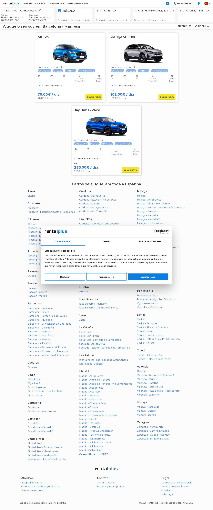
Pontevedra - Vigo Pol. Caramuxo (156, 299)
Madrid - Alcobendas (91, 387)
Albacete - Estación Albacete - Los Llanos (51, 212)
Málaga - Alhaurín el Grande (153, 203)
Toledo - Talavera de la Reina (153, 359)
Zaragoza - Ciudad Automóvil (154, 434)
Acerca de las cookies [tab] (150, 241)
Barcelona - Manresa (39, 331)
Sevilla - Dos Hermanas (150, 335)
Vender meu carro (32, 490)
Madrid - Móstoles (89, 427)
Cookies (165, 490)
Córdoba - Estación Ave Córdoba (97, 199)
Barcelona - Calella (38, 312)
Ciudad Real (35, 443)
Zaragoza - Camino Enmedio (153, 430)
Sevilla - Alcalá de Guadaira (152, 327)
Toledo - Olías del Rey (149, 355)
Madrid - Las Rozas (89, 423)
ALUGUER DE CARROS (34, 3)
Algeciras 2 (34, 379)
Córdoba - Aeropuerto (92, 195)
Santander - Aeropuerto (42, 411)
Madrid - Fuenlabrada (91, 411)
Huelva (83, 291)
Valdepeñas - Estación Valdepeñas (47, 459)
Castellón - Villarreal (39, 427)
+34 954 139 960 (106, 482)
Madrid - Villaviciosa (90, 450)
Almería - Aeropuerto (40, 259)
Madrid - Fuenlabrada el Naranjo (98, 415)
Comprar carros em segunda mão (40, 486)
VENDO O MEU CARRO (78, 3)
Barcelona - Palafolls (39, 343)
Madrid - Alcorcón (89, 391)
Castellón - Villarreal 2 (40, 431)
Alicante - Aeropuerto (40, 228)
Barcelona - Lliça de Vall (41, 327)
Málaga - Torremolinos (150, 223)
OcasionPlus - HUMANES (93, 454)
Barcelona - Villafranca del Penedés (48, 355)
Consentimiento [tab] (63, 241)
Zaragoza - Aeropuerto (150, 427)
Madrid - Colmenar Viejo (93, 403)
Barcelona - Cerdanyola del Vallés (47, 316)
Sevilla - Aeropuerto (148, 323)
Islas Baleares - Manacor (93, 303)
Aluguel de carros (31, 482)
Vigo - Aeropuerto (147, 303)
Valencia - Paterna (147, 383)
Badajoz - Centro (37, 292)
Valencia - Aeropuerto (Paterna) (155, 375)
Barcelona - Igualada (40, 319)
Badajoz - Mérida (37, 296)
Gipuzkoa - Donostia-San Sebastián (99, 223)
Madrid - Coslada (88, 407)
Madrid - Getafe (88, 419)
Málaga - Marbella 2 (148, 219)
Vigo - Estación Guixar (149, 307)
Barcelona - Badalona (40, 308)
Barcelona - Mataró (39, 339)
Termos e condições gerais (176, 482)
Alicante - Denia (37, 232)
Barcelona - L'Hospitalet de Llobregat (49, 323)
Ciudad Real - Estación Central (45, 447)
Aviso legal (167, 494)
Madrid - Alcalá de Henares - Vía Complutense (105, 383)
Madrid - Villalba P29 (91, 446)
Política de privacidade (174, 486)
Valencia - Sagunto (148, 394)
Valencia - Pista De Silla (150, 387)
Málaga (141, 195)
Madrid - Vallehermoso (92, 438)
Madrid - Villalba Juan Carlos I (96, 442)
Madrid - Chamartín (90, 399)
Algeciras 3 (34, 383)
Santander (34, 407)
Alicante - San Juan (39, 243)
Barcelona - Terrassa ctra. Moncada (48, 351)
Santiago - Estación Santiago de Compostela (104, 347)
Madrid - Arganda (89, 395)
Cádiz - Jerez (35, 395)
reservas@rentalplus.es (110, 486)
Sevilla (140, 319)
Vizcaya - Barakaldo (148, 407)
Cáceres (32, 367)
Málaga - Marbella (147, 215)
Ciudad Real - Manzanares (43, 451)
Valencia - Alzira (146, 379)
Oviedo (32, 276)
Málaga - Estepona (148, 211)
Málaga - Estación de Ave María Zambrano (161, 207)
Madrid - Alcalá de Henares (94, 380)
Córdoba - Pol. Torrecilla (93, 211)
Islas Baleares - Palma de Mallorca (98, 307)
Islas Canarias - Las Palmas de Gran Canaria (103, 360)
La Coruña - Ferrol (89, 336)
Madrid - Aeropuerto (91, 376)
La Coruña (85, 332)
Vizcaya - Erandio (146, 414)
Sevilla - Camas (145, 331)
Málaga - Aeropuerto (149, 199)
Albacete (33, 208)
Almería (32, 255)
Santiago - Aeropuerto (92, 343)
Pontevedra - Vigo (147, 295)
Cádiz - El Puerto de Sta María (45, 391)
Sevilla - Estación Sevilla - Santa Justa (158, 339)
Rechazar (65, 277)
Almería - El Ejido (37, 263)
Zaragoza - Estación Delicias (153, 438)
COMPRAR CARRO (56, 3)
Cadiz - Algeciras (37, 387)
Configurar (104, 277)
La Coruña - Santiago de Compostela (100, 340)
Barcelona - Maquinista (41, 335)
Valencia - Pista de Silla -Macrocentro (158, 390)
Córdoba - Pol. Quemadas (94, 207)
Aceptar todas (148, 277)
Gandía (141, 371)
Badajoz (32, 288)
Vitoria (31, 195)
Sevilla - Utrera (145, 343)
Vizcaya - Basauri (146, 410)
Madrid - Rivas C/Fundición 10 (96, 430)
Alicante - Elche (37, 235)
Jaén (82, 319)
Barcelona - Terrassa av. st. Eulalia (47, 347)
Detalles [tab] (106, 241)
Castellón (33, 423)
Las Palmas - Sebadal (91, 363)
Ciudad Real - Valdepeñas (42, 455)
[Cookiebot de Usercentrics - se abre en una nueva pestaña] (156, 232)
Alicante (32, 224)
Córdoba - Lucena (89, 203)
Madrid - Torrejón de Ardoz (95, 434)
